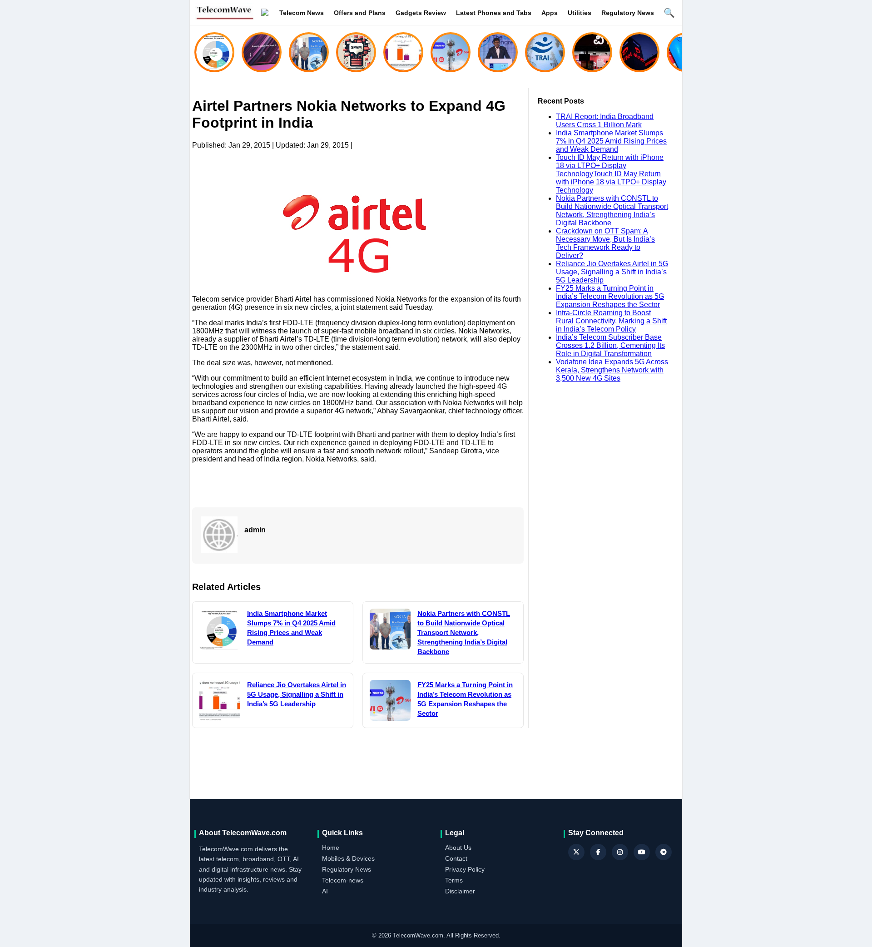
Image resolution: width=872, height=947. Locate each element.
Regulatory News (627, 12)
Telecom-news (342, 880)
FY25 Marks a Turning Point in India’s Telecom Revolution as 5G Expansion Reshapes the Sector (610, 296)
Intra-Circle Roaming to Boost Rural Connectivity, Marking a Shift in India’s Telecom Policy (611, 321)
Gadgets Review (421, 12)
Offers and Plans (360, 12)
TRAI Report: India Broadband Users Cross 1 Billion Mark (605, 121)
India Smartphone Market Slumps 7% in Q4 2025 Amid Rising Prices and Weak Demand (611, 141)
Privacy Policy (465, 869)
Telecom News (301, 12)
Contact (456, 858)
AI (325, 891)
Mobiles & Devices (348, 858)
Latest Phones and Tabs (493, 12)
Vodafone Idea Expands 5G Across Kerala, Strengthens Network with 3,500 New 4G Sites (612, 370)
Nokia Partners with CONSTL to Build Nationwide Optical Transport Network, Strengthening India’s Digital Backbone (612, 210)
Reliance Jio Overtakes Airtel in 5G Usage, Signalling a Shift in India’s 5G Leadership (612, 272)
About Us (458, 847)
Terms (454, 880)
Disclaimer (460, 891)
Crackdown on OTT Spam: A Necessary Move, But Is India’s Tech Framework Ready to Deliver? (605, 243)
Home (330, 847)
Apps (549, 12)
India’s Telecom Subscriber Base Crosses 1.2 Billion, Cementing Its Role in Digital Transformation (610, 345)
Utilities (579, 12)
